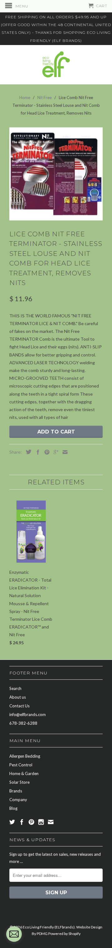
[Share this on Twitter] (27, 452)
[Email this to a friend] (63, 452)
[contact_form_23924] (14, 934)
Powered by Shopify (64, 933)
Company (18, 799)
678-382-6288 (23, 723)
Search (15, 688)
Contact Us (19, 705)
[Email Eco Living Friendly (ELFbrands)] (51, 822)
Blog (13, 808)
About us (17, 697)
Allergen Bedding (24, 756)
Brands (15, 790)
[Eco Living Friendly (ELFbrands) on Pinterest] (31, 822)
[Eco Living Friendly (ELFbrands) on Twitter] (12, 822)
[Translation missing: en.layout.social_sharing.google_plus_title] (54, 452)
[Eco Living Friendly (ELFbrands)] (56, 64)
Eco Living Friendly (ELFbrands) (49, 927)
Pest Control (20, 764)
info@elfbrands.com (27, 714)
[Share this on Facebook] (36, 452)
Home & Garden (24, 773)
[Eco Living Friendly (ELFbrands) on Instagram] (41, 822)
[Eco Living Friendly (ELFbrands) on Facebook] (22, 822)
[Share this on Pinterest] (45, 452)
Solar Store (19, 782)
